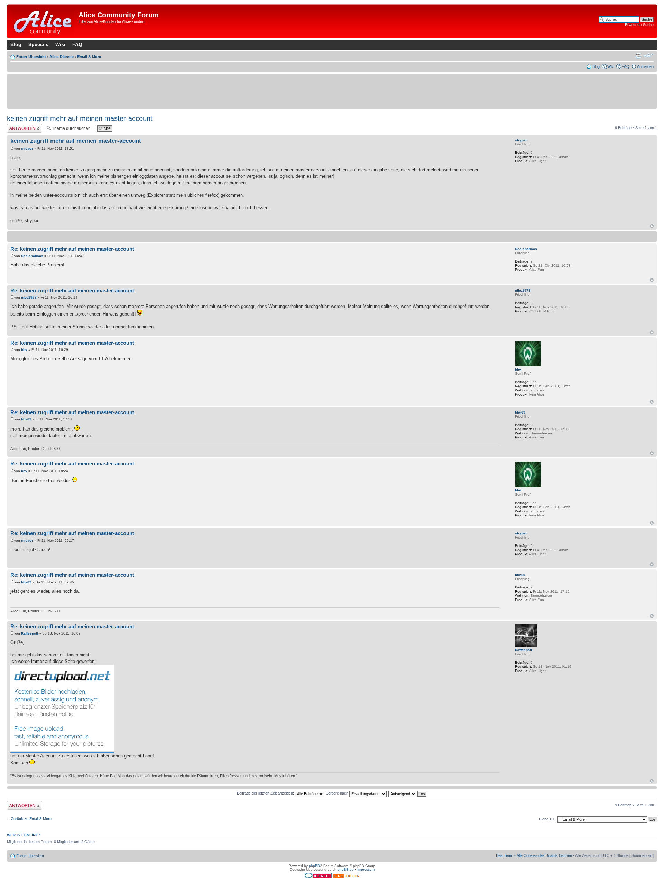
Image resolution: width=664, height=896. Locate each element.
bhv (24, 350)
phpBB (314, 866)
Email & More (89, 57)
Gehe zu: (547, 819)
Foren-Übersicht (31, 57)
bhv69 (26, 419)
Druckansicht (638, 55)
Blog (15, 44)
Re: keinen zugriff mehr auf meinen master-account (72, 249)
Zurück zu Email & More (31, 819)
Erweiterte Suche (639, 25)
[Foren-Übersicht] (44, 21)
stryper (27, 148)
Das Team (504, 855)
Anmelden (645, 66)
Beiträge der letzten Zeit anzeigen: (266, 793)
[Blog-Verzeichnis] (318, 877)
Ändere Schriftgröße (649, 55)
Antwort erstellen (21, 126)
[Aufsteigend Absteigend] (407, 793)
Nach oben (652, 226)
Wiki (60, 44)
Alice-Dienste (61, 57)
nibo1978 (29, 297)
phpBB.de (346, 869)
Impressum (366, 869)
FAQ (77, 44)
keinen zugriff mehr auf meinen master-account (80, 118)
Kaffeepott (29, 633)
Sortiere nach (337, 793)
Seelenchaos (32, 256)
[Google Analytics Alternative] (346, 877)
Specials (38, 44)
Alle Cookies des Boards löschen (544, 855)
